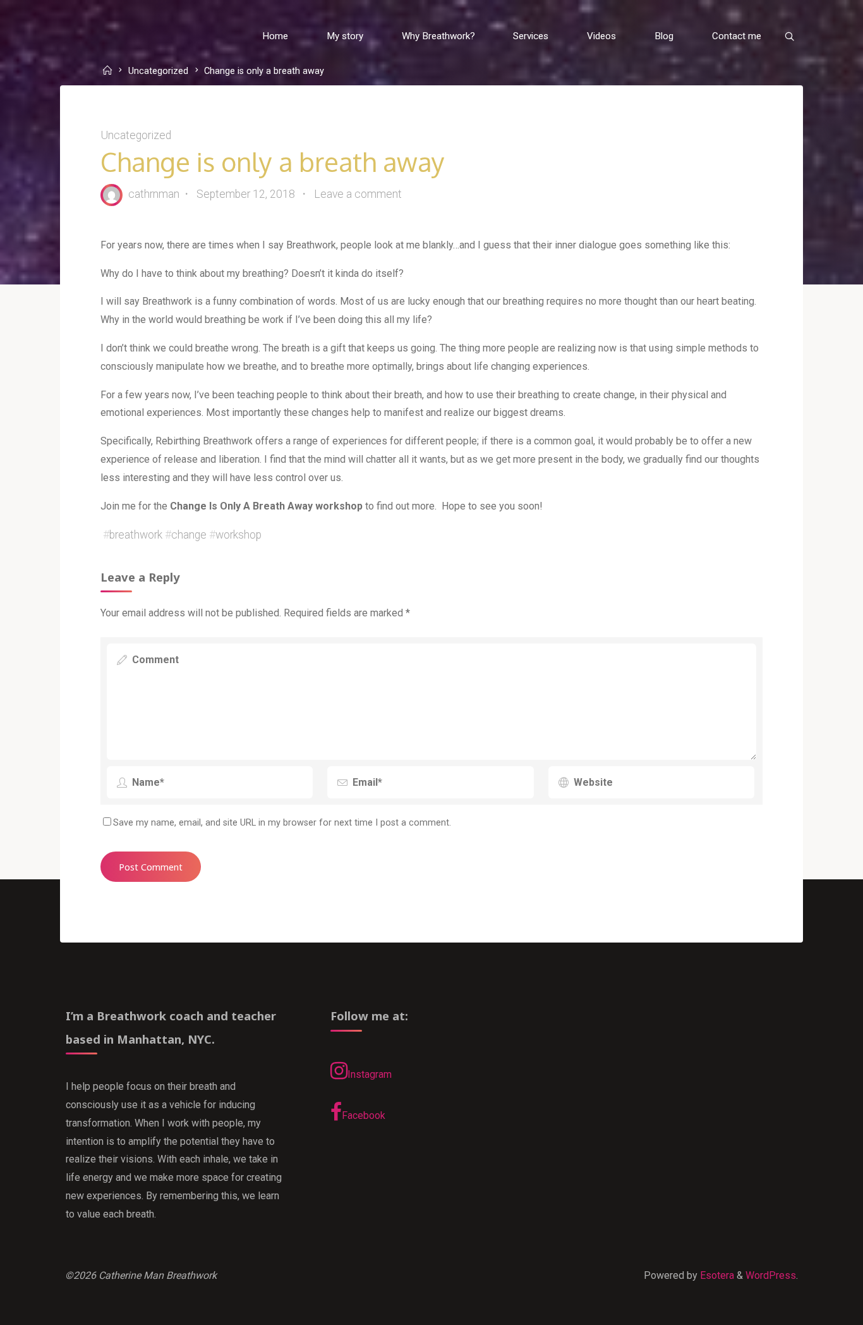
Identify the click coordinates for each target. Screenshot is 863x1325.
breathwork (135, 534)
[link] (789, 37)
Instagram (369, 1074)
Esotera (715, 1275)
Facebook (363, 1115)
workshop (238, 534)
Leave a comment (358, 194)
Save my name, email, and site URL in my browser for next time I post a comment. (282, 822)
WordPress (770, 1275)
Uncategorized (158, 71)
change (189, 534)
